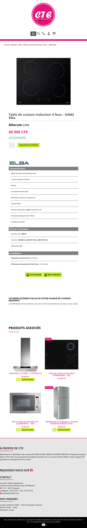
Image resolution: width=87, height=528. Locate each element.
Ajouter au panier (28, 145)
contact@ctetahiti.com (10, 493)
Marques (14, 45)
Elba (20, 45)
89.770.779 (28, 491)
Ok (43, 525)
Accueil (6, 45)
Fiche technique (35, 275)
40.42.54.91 (14, 491)
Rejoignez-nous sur (15, 470)
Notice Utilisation (54, 275)
